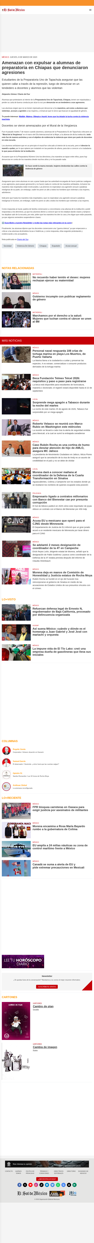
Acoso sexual (71, 246)
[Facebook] (19, 1185)
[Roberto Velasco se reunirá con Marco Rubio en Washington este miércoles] (16, 428)
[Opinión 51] (6, 774)
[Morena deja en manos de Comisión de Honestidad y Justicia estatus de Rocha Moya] (16, 580)
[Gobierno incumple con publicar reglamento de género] (16, 300)
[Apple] (69, 1185)
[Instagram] (36, 1185)
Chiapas (43, 246)
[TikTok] (41, 1185)
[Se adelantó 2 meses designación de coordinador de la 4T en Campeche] (16, 553)
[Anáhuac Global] (6, 786)
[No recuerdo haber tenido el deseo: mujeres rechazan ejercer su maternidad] (16, 281)
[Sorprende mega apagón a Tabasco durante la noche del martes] (16, 407)
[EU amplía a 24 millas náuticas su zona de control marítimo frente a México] (16, 849)
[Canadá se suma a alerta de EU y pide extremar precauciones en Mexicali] (16, 868)
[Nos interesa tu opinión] (47, 1164)
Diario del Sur (22, 239)
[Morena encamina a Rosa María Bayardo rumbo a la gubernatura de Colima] (16, 830)
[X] (25, 1185)
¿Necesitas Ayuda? (47, 1179)
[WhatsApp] (58, 1185)
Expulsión (56, 246)
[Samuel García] (6, 762)
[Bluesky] (52, 1185)
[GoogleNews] (63, 1185)
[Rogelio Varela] (6, 750)
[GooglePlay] (74, 1185)
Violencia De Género (25, 246)
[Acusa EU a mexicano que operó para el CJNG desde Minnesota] (16, 527)
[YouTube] (30, 1185)
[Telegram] (47, 1185)
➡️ (3, 223)
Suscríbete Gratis (47, 987)
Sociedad (7, 246)
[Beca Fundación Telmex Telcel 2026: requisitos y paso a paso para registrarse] (16, 384)
